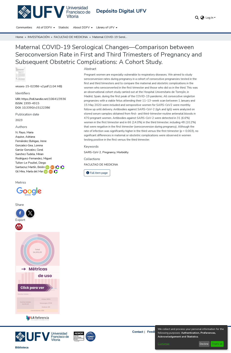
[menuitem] (45, 27)
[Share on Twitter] (30, 213)
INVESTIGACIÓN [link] (38, 37)
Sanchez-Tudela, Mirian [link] (29, 154)
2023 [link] (19, 120)
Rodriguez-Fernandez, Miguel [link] (33, 158)
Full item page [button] (98, 173)
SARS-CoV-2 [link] (92, 152)
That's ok (217, 344)
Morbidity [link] (122, 152)
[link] (38, 86)
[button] (54, 12)
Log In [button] (210, 18)
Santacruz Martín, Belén (30, 167)
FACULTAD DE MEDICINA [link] (71, 37)
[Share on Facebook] (20, 213)
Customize (163, 344)
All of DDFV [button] (44, 27)
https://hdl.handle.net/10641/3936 (43, 99)
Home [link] (19, 37)
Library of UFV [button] (105, 27)
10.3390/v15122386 (36, 108)
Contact (137, 331)
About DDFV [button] (81, 27)
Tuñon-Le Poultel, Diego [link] (30, 163)
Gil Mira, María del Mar (29, 171)
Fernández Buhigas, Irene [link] (31, 141)
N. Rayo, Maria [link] (24, 132)
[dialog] (191, 337)
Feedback (154, 331)
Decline (204, 344)
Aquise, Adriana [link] (25, 137)
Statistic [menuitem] (63, 27)
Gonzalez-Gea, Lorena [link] (29, 145)
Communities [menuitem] (24, 27)
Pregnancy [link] (108, 152)
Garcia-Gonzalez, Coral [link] (29, 150)
